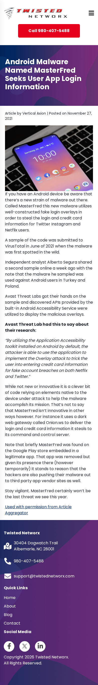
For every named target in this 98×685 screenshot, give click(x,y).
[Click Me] (9, 646)
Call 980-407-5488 (49, 31)
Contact (12, 623)
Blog (8, 615)
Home (10, 598)
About (10, 606)
